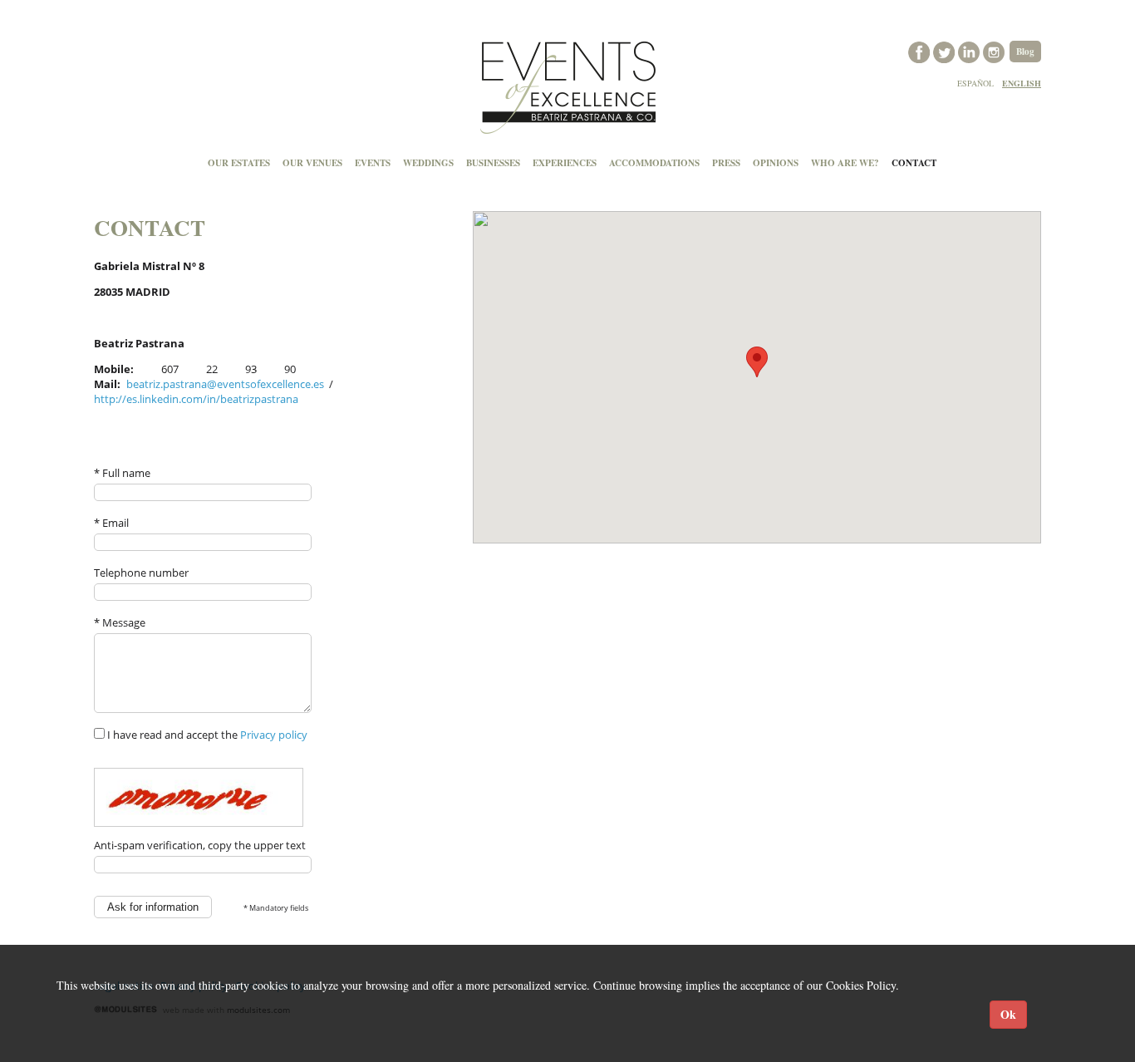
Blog (1025, 51)
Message (119, 622)
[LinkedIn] (970, 50)
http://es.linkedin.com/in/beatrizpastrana (196, 398)
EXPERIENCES (565, 163)
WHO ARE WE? (845, 163)
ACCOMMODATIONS (654, 163)
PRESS (726, 163)
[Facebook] (920, 50)
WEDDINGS (428, 163)
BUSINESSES (493, 163)
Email (111, 522)
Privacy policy (273, 734)
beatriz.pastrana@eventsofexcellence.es (225, 383)
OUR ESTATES (239, 163)
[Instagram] (995, 50)
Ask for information (153, 907)
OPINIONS (775, 163)
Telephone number (141, 572)
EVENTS (373, 163)
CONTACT (914, 163)
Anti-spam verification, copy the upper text (200, 845)
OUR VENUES (312, 163)
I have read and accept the (206, 734)
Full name (122, 472)
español (975, 83)
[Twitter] (945, 50)
